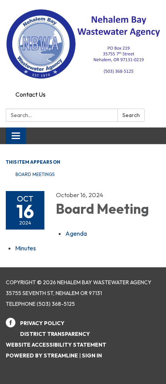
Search (131, 115)
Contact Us (30, 94)
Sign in (92, 355)
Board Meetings (34, 174)
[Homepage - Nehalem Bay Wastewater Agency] (83, 44)
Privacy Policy (42, 323)
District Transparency (55, 333)
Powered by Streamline (42, 355)
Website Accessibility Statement (56, 344)
